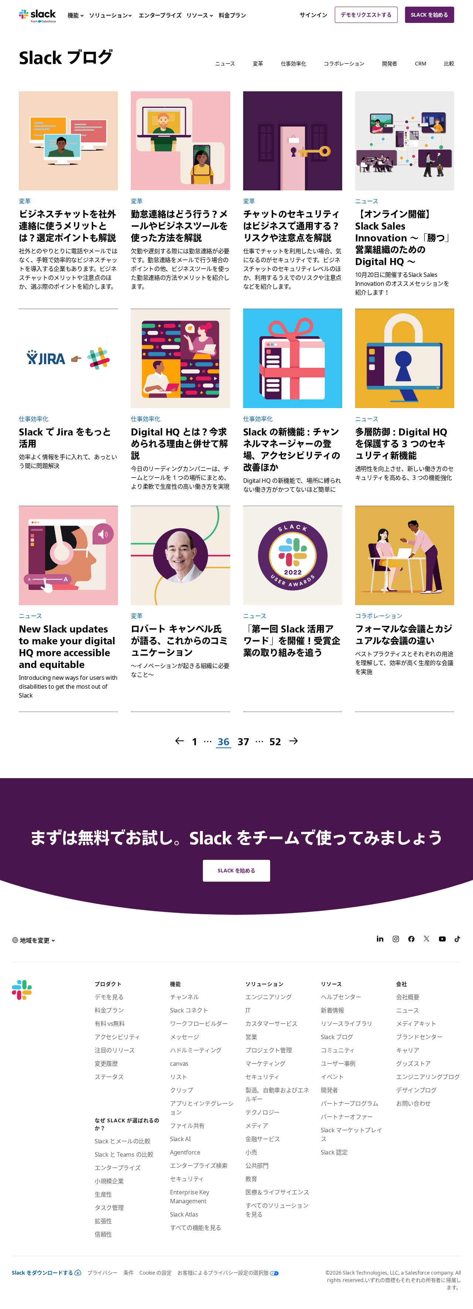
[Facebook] (411, 940)
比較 (449, 63)
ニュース (225, 63)
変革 (258, 63)
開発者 (389, 63)
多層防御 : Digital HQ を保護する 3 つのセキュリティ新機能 (401, 443)
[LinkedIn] (380, 940)
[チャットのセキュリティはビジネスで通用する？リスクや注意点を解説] (292, 140)
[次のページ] (294, 741)
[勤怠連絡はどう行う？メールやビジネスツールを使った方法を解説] (180, 140)
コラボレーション (344, 63)
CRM (420, 63)
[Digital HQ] (180, 358)
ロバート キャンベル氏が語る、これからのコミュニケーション (179, 640)
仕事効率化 (293, 63)
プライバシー (102, 1272)
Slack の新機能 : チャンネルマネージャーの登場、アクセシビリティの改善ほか (291, 449)
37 (242, 742)
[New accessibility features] (68, 555)
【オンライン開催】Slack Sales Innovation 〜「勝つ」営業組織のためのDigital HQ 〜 (404, 237)
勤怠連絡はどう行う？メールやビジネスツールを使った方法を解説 (179, 226)
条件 (128, 1272)
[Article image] (68, 358)
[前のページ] (179, 741)
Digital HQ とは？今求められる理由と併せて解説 (179, 443)
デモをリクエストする (366, 14)
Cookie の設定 (155, 1272)
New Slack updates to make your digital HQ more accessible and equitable (67, 646)
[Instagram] (395, 940)
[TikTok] (458, 940)
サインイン (313, 14)
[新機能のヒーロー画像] (292, 358)
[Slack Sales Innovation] (404, 140)
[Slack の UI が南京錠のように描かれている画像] (404, 358)
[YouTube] (442, 940)
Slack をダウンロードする (42, 1272)
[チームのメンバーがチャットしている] (404, 555)
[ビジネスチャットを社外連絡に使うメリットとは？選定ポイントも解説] (68, 140)
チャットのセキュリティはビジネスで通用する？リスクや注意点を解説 (291, 226)
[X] (426, 940)
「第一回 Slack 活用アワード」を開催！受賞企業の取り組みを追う (291, 640)
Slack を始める (429, 14)
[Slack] (37, 14)
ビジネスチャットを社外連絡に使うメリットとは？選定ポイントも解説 (67, 226)
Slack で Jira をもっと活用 (65, 438)
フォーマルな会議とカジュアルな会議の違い (403, 635)
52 (275, 742)
